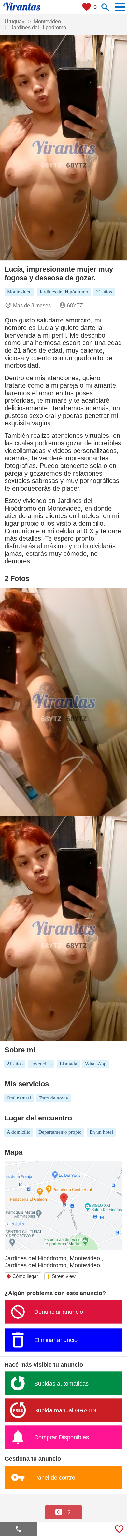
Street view (61, 1276)
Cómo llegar (22, 1276)
